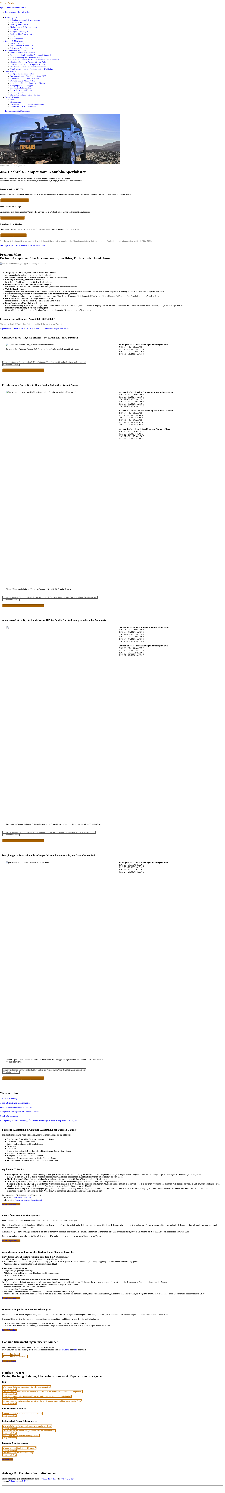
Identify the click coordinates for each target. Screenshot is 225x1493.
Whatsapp (13, 1481)
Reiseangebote (11, 18)
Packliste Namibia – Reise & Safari (24, 78)
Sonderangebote (17, 39)
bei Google (65, 1350)
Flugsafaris (14, 29)
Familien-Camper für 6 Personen (58, 328)
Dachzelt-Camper (17, 43)
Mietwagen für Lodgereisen (21, 48)
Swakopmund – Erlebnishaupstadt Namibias (28, 64)
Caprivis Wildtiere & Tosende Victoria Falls (28, 62)
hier (75, 1350)
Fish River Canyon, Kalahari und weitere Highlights (31, 69)
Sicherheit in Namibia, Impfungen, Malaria (27, 83)
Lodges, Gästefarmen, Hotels (22, 34)
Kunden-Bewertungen (9, 1116)
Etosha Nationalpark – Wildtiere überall (26, 57)
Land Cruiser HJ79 (20, 328)
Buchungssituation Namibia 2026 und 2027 (28, 76)
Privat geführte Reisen (19, 25)
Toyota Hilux (5, 328)
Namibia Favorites (7, 3)
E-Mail (25, 1481)
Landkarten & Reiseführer (21, 88)
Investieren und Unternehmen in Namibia (27, 104)
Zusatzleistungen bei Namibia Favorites (16, 1107)
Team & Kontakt (12, 97)
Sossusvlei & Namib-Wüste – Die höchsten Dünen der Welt (34, 60)
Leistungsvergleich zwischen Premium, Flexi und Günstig (24, 245)
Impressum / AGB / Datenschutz (23, 106)
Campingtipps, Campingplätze (22, 85)
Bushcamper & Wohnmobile (22, 46)
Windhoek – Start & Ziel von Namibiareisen (28, 67)
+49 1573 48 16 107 (22, 1197)
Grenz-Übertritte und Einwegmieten (15, 1103)
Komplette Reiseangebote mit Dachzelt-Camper (19, 1112)
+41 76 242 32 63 (68, 1479)
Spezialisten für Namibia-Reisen (13, 7)
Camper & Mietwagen (19, 32)
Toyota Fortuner (36, 328)
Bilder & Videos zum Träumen (22, 53)
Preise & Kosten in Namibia (21, 90)
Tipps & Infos (10, 71)
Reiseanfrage (15, 102)
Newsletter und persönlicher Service (25, 95)
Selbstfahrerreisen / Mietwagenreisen (25, 20)
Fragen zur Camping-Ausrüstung (28, 1200)
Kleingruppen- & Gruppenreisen (23, 27)
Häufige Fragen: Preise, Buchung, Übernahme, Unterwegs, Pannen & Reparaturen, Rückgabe (38, 1120)
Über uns (14, 99)
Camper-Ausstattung (8, 1098)
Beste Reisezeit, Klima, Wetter (22, 81)
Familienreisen (16, 22)
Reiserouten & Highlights (15, 50)
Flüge (12, 36)
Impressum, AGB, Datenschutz (18, 12)
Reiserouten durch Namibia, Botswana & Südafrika (31, 55)
